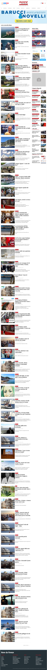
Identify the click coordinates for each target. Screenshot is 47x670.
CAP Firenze (25, 663)
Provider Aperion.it (38, 659)
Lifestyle (22, 8)
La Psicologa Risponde (16, 660)
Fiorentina (34, 8)
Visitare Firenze (26, 658)
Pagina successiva (26, 645)
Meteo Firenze (26, 660)
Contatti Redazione (38, 658)
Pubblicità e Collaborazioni (39, 660)
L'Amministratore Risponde (16, 658)
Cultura (18, 8)
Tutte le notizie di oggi (4, 664)
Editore (37, 656)
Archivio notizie (3, 665)
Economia (10, 8)
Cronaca (5, 8)
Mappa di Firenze (26, 659)
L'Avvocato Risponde (15, 659)
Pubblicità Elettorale (38, 663)
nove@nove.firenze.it (39, 664)
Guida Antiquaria (15, 663)
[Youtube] (42, 3)
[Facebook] (41, 3)
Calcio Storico (14, 656)
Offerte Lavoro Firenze (27, 656)
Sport (14, 8)
